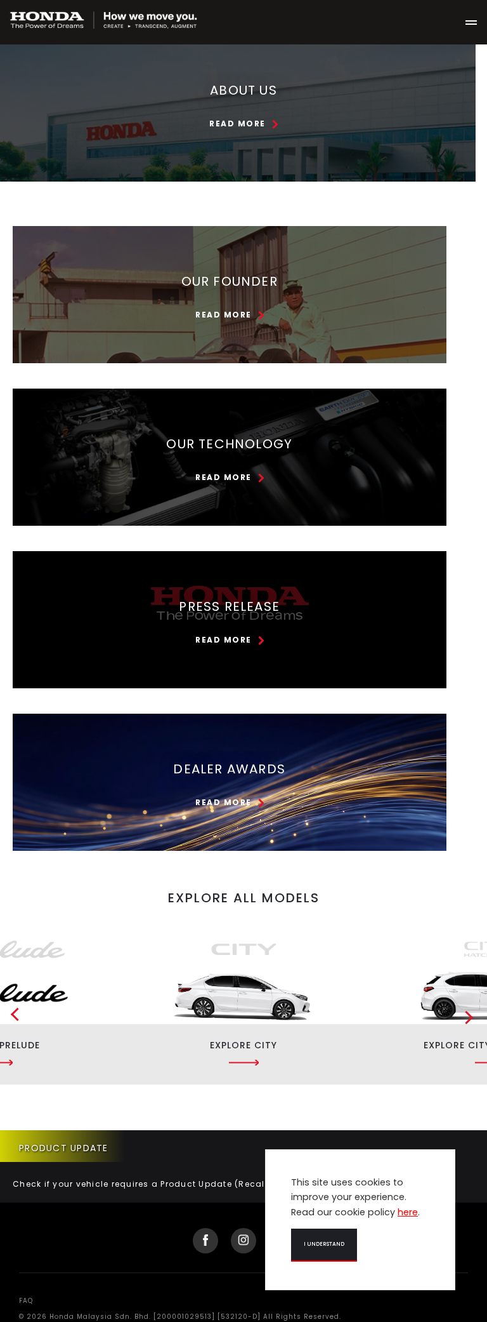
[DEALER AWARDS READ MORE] (229, 706)
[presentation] (9, 1019)
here (408, 1212)
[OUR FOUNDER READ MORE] (229, 218)
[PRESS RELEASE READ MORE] (229, 544)
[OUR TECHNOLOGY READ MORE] (229, 381)
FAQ (26, 1300)
